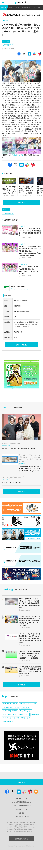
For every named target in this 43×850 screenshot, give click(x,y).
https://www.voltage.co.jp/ (18, 289)
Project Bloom (36, 714)
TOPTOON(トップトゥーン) (11, 707)
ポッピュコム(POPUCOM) (10, 711)
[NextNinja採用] (21, 745)
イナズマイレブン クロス (10, 704)
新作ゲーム (6, 21)
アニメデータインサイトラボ (28, 704)
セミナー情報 (36, 7)
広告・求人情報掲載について (21, 802)
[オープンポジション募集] (21, 15)
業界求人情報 (26, 7)
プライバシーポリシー (21, 816)
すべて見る (21, 202)
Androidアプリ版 (17, 155)
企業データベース (14, 7)
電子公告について (21, 809)
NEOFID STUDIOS (8, 721)
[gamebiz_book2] (21, 374)
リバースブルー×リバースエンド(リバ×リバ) (15, 714)
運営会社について (21, 798)
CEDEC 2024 (25, 707)
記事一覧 (3, 7)
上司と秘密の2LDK (8, 45)
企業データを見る (21, 345)
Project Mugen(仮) (25, 711)
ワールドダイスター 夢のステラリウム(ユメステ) (16, 718)
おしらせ (21, 813)
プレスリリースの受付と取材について (21, 806)
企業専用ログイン (21, 839)
